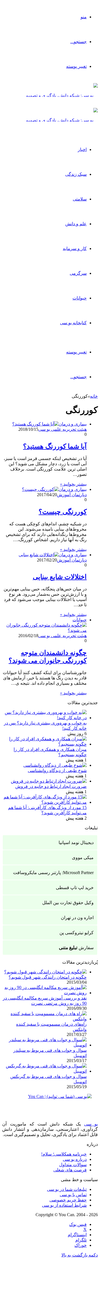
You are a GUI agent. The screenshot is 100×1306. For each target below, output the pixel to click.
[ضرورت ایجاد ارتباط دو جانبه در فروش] (49, 781)
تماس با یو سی (73, 1194)
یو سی (91, 1124)
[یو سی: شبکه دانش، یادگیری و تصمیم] (62, 95)
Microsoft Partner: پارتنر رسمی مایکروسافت (53, 872)
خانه (94, 396)
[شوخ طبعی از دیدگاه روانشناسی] (55, 765)
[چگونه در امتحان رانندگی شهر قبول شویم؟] (45, 971)
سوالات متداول (73, 1164)
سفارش (76, 947)
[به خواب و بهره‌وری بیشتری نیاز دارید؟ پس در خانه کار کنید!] (44, 717)
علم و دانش (76, 223)
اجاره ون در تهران (77, 917)
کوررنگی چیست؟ (63, 511)
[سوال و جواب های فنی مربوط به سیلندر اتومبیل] (44, 1045)
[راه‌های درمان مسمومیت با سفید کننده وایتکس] (44, 1018)
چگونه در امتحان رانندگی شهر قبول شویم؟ (48, 977)
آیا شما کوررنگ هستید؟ (55, 446)
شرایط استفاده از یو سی (64, 1205)
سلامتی (80, 199)
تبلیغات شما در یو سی (67, 1189)
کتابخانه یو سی (73, 322)
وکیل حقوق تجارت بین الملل (68, 902)
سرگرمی (78, 273)
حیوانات (79, 298)
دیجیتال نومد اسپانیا (76, 842)
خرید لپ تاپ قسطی (75, 887)
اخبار (82, 149)
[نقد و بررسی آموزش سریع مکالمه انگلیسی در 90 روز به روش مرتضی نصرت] (44, 992)
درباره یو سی (75, 1159)
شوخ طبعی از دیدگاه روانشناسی (57, 770)
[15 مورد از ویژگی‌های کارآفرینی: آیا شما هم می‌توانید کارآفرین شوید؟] (44, 802)
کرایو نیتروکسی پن (76, 932)
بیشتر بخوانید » (73, 484)
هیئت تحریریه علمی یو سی (62, 429)
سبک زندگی (76, 174)
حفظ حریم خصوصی (68, 1200)
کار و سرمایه (75, 248)
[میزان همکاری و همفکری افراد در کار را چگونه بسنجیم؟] (44, 744)
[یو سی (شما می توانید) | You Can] (50, 1100)
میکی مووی (83, 857)
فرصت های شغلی (70, 1170)
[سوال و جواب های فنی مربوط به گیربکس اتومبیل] (44, 1071)
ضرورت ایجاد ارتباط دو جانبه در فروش (51, 786)
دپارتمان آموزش (72, 494)
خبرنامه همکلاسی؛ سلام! (64, 1154)
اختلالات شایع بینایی (60, 576)
